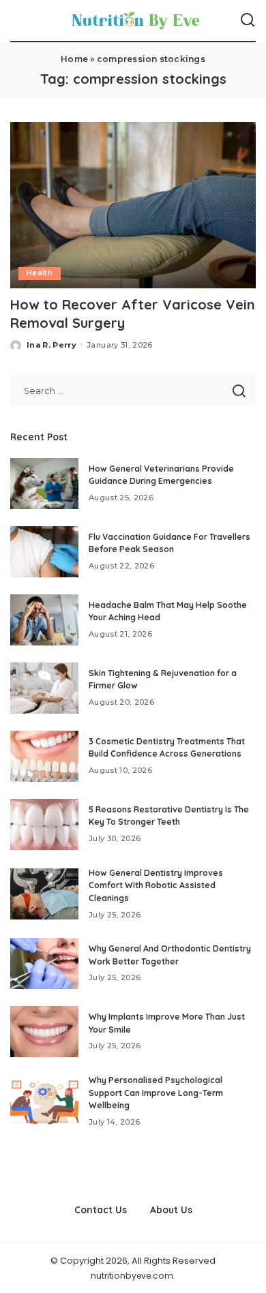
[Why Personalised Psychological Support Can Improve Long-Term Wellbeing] (44, 1101)
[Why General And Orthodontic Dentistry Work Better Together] (44, 963)
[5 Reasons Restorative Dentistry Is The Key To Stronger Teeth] (44, 824)
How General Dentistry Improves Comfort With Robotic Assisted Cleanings (156, 885)
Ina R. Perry (51, 345)
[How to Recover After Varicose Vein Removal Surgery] (133, 205)
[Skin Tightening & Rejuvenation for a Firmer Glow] (44, 688)
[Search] (247, 20)
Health (40, 273)
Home (74, 59)
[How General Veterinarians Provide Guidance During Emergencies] (44, 483)
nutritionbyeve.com (132, 1275)
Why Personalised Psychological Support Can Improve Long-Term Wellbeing (156, 1092)
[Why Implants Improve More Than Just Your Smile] (44, 1031)
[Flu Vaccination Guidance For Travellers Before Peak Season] (44, 551)
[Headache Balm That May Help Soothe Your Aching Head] (44, 619)
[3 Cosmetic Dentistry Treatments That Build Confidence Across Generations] (44, 756)
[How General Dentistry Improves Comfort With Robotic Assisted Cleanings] (44, 893)
